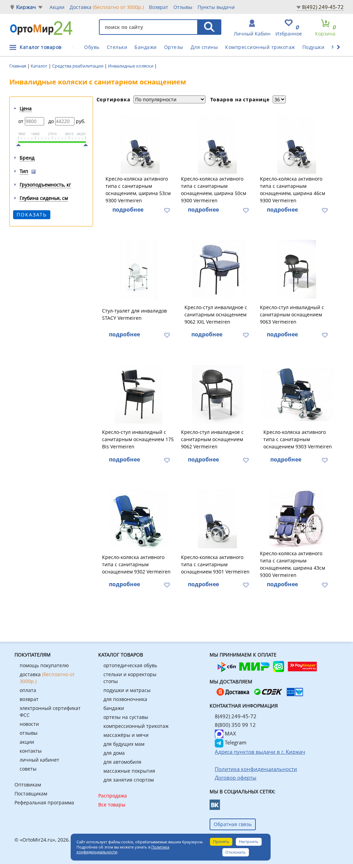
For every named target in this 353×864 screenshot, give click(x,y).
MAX (229, 733)
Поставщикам (30, 793)
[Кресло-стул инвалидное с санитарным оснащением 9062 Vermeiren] (217, 394)
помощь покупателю (44, 665)
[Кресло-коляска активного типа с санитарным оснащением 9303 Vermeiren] (298, 394)
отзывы (29, 733)
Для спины (204, 47)
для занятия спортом (128, 779)
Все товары (111, 804)
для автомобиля (122, 762)
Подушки (313, 47)
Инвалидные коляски (131, 66)
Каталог (40, 66)
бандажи (113, 708)
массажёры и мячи (126, 735)
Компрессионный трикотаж (260, 47)
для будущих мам (123, 744)
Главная (18, 66)
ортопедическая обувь (130, 665)
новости (29, 724)
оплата (28, 690)
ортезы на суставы (125, 717)
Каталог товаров (41, 47)
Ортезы (173, 47)
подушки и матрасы (127, 690)
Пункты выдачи (216, 7)
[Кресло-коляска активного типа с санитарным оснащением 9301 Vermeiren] (217, 519)
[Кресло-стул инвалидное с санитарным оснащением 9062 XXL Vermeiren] (219, 269)
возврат (29, 699)
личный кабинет (39, 759)
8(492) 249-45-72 (323, 6)
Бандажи (145, 47)
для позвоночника (125, 699)
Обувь (92, 47)
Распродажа (112, 795)
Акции (57, 7)
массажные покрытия (129, 771)
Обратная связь (233, 824)
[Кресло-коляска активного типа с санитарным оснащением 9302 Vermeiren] (138, 519)
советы (28, 768)
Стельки (117, 47)
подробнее (127, 209)
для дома (114, 753)
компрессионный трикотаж (136, 726)
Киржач (26, 7)
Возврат (158, 7)
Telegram (234, 742)
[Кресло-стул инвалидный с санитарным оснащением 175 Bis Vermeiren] (138, 394)
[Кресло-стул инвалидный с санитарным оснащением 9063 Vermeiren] (296, 269)
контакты (31, 751)
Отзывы (182, 7)
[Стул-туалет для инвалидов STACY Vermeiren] (138, 269)
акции (27, 742)
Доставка (107, 7)
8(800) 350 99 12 (235, 724)
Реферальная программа (44, 802)
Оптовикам (27, 784)
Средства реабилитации (78, 66)
